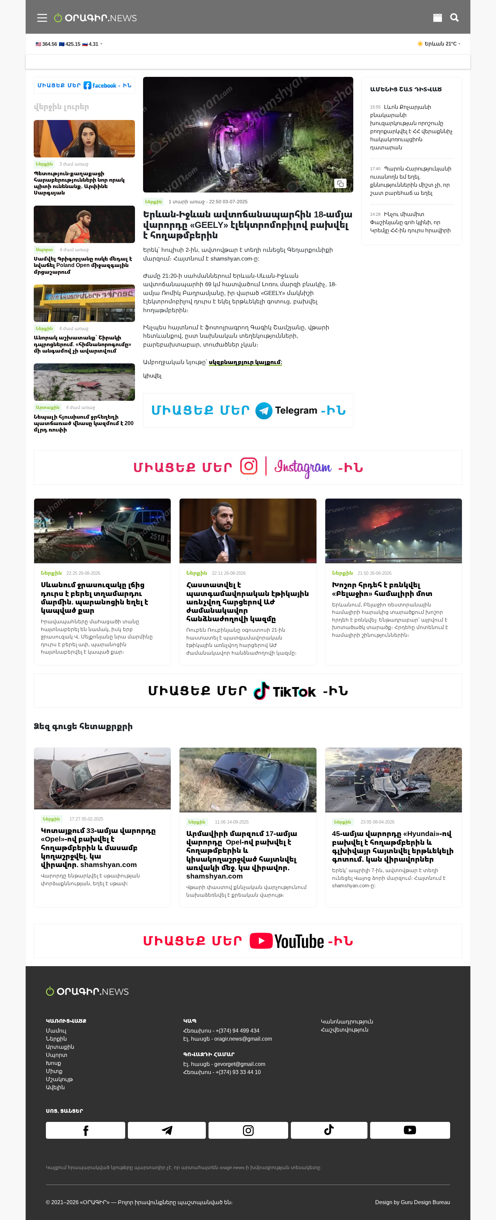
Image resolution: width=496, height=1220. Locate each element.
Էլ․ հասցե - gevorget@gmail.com (224, 1064)
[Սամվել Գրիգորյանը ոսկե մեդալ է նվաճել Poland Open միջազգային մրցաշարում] (84, 224)
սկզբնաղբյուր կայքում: (245, 362)
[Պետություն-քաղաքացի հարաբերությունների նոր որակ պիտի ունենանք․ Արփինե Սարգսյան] (84, 138)
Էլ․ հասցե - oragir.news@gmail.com (227, 1039)
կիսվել (152, 376)
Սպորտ (44, 249)
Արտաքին (47, 407)
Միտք (54, 1071)
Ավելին (55, 1087)
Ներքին (44, 164)
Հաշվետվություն (344, 1030)
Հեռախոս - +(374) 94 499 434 (221, 1031)
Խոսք (53, 1063)
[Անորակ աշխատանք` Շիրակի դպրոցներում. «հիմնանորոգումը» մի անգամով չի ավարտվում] (84, 303)
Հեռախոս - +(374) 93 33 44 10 (222, 1072)
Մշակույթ (59, 1079)
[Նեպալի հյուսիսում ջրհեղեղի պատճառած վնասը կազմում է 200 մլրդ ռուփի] (84, 382)
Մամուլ (56, 1031)
